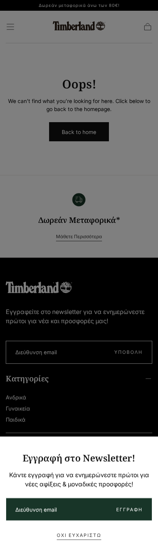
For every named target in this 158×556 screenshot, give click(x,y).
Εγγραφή (129, 509)
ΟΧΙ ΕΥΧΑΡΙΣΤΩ (79, 535)
